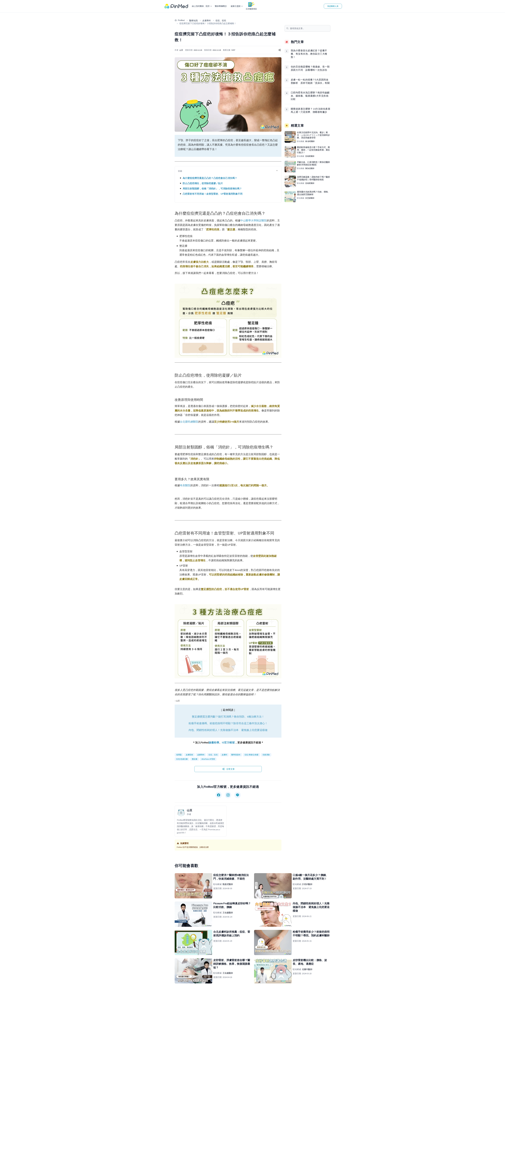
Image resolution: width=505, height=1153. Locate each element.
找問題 (179, 755)
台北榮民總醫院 (189, 421)
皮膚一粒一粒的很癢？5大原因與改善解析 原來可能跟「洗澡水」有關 (310, 81)
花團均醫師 (307, 969)
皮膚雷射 (189, 755)
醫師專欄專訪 (221, 6)
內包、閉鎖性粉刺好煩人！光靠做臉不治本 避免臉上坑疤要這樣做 (228, 730)
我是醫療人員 (332, 6)
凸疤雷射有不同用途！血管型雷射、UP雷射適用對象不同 (213, 193)
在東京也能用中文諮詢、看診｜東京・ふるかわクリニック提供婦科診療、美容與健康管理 (313, 135)
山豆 (181, 50)
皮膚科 (224, 755)
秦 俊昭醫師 (310, 141)
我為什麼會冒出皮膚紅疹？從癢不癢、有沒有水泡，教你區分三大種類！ (309, 54)
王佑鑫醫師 (228, 912)
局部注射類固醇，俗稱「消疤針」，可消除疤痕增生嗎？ (212, 188)
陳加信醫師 (309, 168)
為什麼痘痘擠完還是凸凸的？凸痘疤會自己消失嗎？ (210, 178)
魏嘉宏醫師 (228, 884)
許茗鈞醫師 (307, 884)
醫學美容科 (235, 755)
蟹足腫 (194, 759)
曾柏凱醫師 (309, 156)
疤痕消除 (266, 755)
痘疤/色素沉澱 (182, 759)
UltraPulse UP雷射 (208, 759)
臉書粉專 (214, 742)
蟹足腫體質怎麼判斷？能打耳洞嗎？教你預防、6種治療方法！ (228, 716)
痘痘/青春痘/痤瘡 (251, 755)
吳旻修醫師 (309, 198)
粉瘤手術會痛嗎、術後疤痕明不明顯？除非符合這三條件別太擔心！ (228, 723)
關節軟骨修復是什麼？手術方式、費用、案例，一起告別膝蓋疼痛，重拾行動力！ (313, 150)
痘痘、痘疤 (221, 20)
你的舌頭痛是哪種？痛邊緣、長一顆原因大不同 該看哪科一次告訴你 (310, 68)
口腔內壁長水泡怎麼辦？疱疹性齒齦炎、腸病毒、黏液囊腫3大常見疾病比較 (310, 96)
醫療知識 (193, 20)
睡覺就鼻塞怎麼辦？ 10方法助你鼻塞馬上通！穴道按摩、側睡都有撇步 (310, 110)
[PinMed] (176, 6)
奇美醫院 (185, 485)
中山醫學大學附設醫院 (253, 220)
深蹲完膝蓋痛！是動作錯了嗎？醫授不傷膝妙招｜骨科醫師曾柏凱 (313, 178)
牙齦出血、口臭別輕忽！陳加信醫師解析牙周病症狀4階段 (313, 163)
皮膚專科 (206, 20)
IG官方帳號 (228, 742)
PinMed (181, 20)
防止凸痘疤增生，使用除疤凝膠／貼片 (203, 183)
